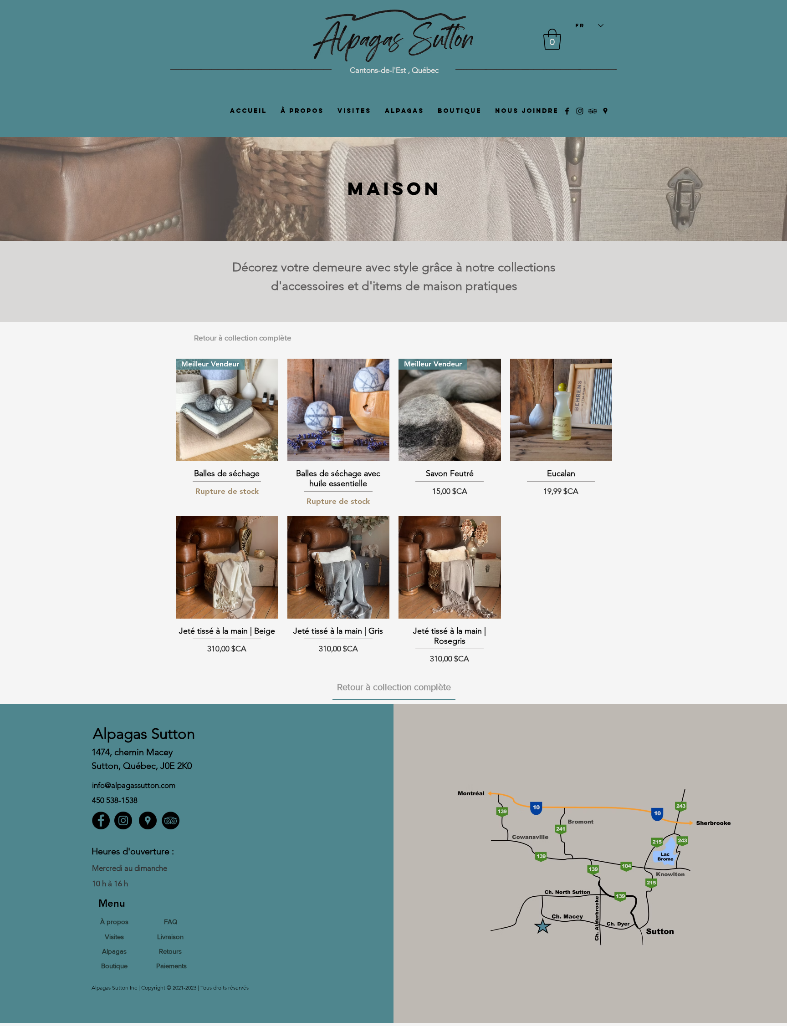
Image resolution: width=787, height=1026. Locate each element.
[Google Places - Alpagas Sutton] (148, 820)
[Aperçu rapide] (338, 410)
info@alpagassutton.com (133, 785)
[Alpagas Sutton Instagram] (579, 111)
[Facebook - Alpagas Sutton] (101, 820)
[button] (552, 39)
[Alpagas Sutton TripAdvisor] (592, 111)
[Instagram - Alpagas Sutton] (123, 820)
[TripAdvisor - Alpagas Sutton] (170, 820)
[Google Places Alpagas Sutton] (605, 111)
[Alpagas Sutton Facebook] (567, 111)
